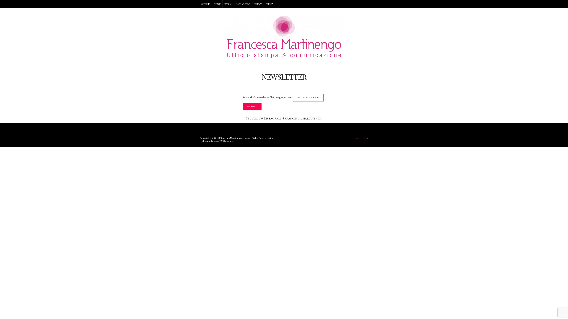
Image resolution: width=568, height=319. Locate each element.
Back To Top (361, 139)
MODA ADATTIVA (243, 4)
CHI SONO (205, 4)
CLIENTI (217, 4)
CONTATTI (258, 4)
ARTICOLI (228, 4)
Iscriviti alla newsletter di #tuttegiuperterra (268, 97)
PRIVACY (269, 4)
